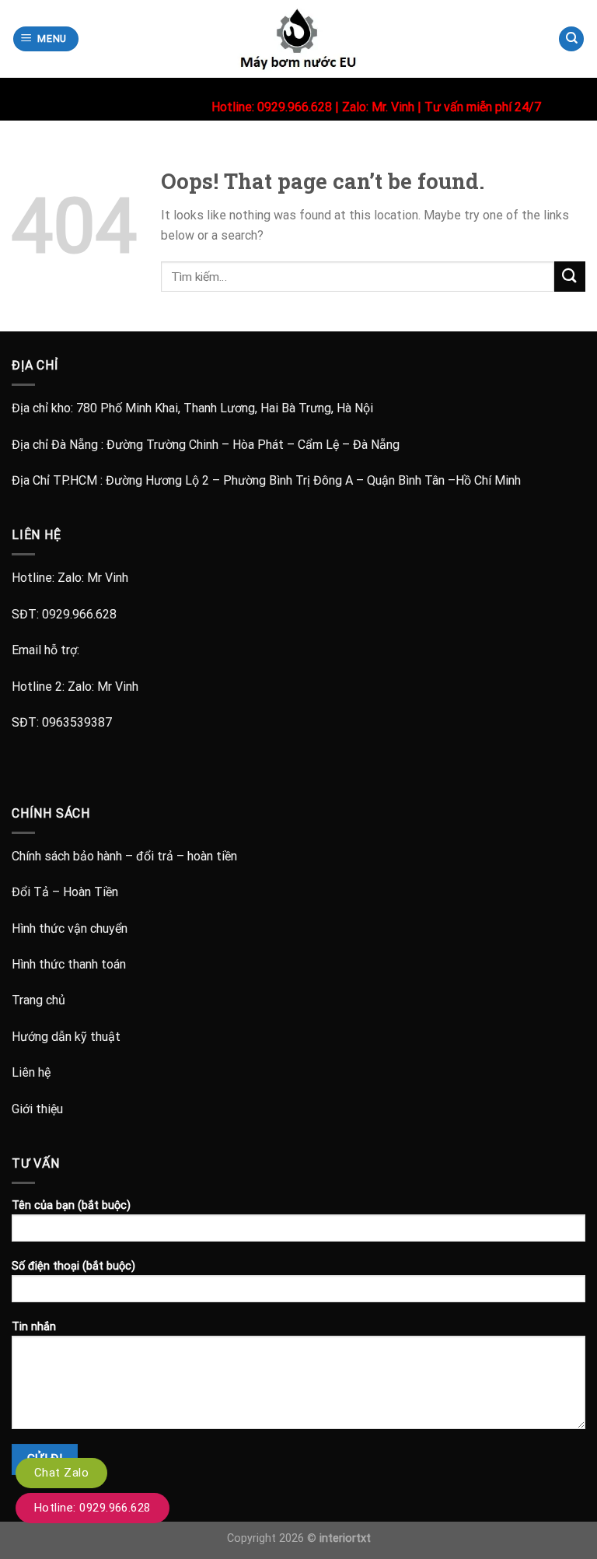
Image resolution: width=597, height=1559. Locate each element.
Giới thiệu (37, 1109)
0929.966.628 (79, 614)
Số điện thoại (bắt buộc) (73, 1266)
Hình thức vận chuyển (69, 928)
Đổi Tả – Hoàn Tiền (65, 892)
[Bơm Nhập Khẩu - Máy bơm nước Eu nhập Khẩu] (298, 38)
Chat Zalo (61, 1473)
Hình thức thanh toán (69, 964)
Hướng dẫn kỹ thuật (66, 1036)
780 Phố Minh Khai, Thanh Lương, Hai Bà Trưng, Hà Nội (224, 408)
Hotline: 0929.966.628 (92, 1508)
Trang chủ (38, 1000)
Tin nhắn (34, 1326)
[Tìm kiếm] (571, 39)
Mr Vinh (107, 577)
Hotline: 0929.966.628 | (276, 107)
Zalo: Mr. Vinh (378, 107)
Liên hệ (31, 1072)
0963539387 (77, 722)
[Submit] (569, 276)
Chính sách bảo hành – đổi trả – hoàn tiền (124, 856)
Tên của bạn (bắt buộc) (71, 1205)
